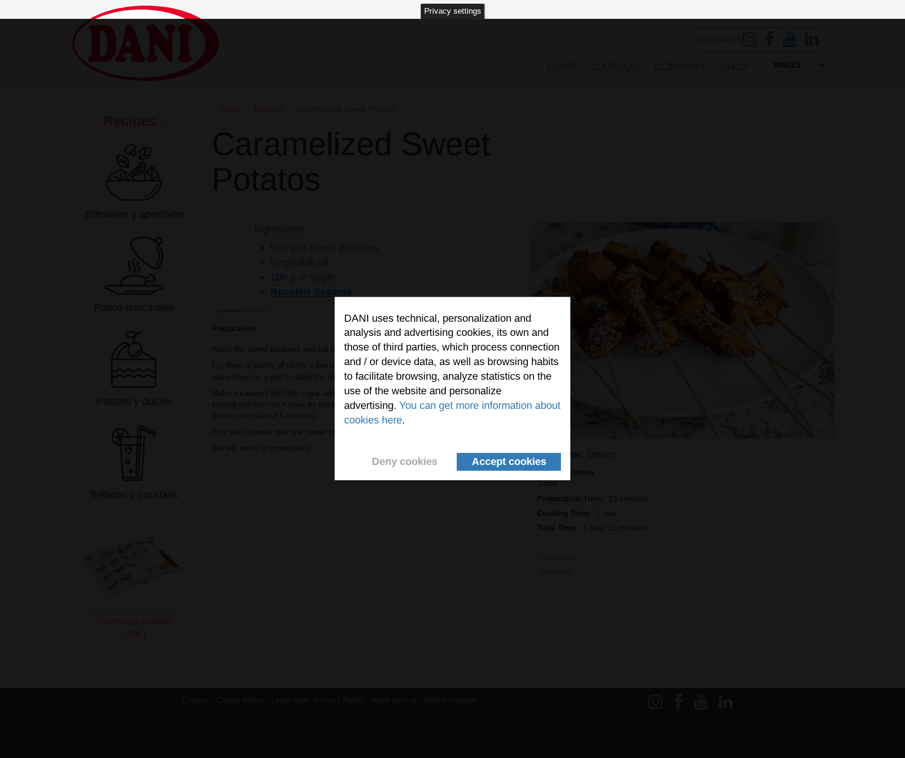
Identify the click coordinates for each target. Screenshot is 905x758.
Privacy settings (452, 11)
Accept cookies (509, 461)
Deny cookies (404, 461)
